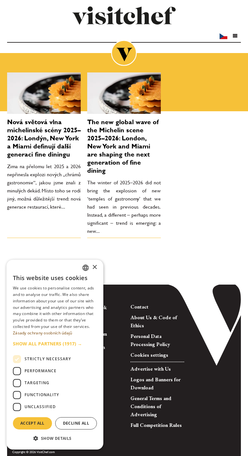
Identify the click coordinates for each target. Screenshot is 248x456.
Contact (139, 306)
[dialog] (54, 355)
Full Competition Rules (156, 425)
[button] (235, 36)
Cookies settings (149, 355)
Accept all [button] (32, 423)
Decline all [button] (76, 423)
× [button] (94, 267)
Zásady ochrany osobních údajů (42, 333)
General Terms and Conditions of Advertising (150, 406)
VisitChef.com (124, 15)
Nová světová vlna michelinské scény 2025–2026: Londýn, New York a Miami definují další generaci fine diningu (44, 138)
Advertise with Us (150, 368)
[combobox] (85, 268)
